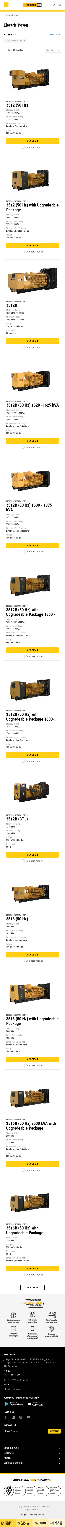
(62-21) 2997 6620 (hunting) (17, 1380)
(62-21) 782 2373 (12, 1375)
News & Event (11, 1448)
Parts (7, 1458)
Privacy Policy (37, 1515)
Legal (24, 1515)
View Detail (32, 141)
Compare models (34, 147)
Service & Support (14, 1462)
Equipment (10, 1453)
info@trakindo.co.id (13, 1389)
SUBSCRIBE (54, 1431)
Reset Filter (55, 34)
